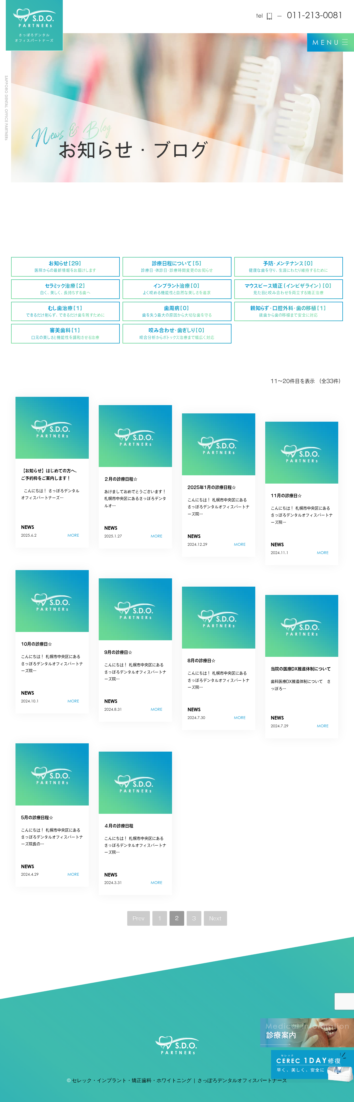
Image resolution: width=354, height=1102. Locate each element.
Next (215, 918)
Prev (138, 918)
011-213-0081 (315, 16)
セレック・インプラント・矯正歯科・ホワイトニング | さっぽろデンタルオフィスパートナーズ (179, 1081)
